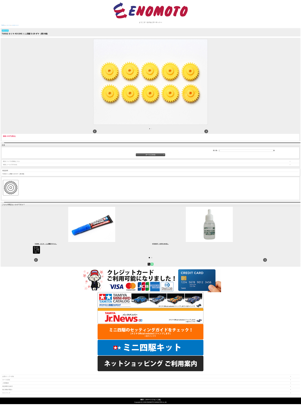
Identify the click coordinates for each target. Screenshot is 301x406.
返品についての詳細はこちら (11, 161)
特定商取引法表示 (7, 386)
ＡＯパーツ (15, 25)
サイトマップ (6, 393)
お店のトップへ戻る (8, 376)
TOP (2, 25)
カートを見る (6, 379)
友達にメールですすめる (10, 164)
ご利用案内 (5, 383)
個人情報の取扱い (7, 389)
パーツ (8, 25)
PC (159, 399)
